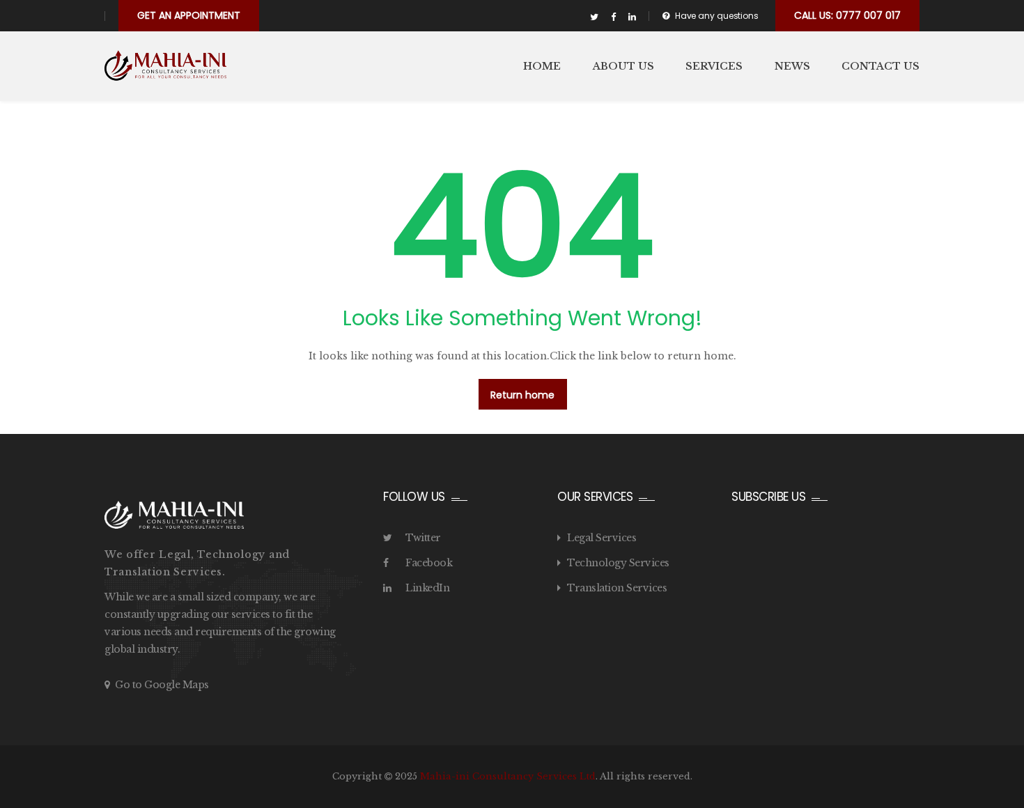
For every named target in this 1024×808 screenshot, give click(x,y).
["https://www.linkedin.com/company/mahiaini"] (632, 17)
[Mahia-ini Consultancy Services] (165, 65)
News (792, 66)
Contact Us (880, 66)
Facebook (428, 563)
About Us (623, 66)
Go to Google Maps (162, 684)
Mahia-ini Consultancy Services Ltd (508, 776)
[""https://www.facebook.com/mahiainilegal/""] (613, 17)
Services (714, 66)
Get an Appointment (188, 15)
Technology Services (618, 563)
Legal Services (601, 537)
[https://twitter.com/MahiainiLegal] (594, 17)
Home (542, 66)
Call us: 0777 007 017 (847, 15)
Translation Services (617, 588)
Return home (522, 395)
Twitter (423, 537)
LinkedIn (427, 588)
